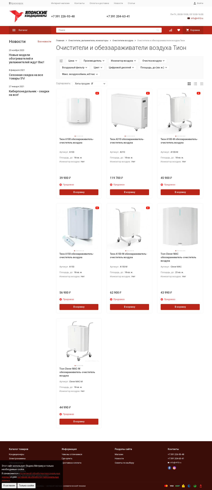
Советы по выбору (124, 463)
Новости (118, 3)
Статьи (131, 3)
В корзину (78, 192)
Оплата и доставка (99, 3)
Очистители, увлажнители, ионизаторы (88, 40)
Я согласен (9, 485)
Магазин (119, 454)
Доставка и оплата (71, 463)
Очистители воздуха (122, 40)
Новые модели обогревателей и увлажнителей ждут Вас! (26, 58)
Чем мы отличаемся (72, 454)
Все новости (44, 41)
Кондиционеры (16, 454)
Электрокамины (17, 458)
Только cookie (26, 485)
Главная (60, 40)
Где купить (67, 458)
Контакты (80, 3)
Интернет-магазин (60, 3)
